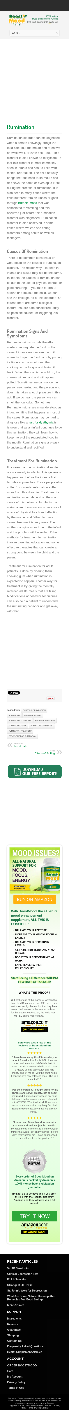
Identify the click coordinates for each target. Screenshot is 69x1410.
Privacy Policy (16, 1382)
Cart (10, 1371)
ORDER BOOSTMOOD (22, 1365)
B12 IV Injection (17, 1279)
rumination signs (17, 726)
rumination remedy (45, 721)
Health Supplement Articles (24, 1351)
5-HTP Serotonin (18, 1268)
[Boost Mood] (33, 24)
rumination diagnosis (20, 721)
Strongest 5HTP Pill (19, 1285)
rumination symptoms (42, 726)
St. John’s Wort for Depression (27, 1290)
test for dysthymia (41, 422)
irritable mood (27, 203)
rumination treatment (20, 731)
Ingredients (14, 1318)
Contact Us (14, 1340)
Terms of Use (15, 1387)
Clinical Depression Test (22, 1273)
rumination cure (32, 715)
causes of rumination (34, 710)
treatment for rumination (22, 736)
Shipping (13, 1335)
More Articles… (17, 1305)
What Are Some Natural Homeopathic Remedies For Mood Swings (31, 1297)
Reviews (12, 1324)
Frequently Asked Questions (25, 1346)
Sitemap (45, 1408)
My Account (14, 1376)
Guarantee (14, 1329)
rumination (14, 715)
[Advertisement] (34, 80)
